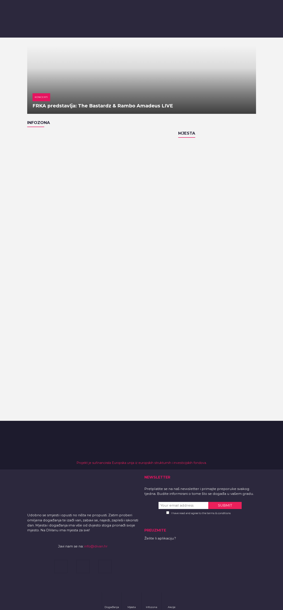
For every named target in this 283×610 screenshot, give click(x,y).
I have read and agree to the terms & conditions (201, 513)
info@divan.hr (96, 546)
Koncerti (41, 97)
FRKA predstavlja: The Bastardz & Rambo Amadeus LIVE (103, 106)
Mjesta (186, 133)
